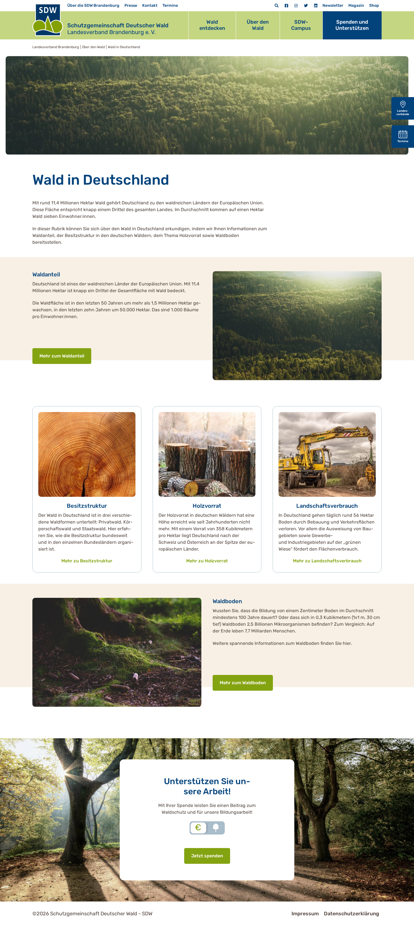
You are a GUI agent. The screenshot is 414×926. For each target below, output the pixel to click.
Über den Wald (258, 25)
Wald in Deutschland (124, 47)
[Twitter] (306, 5)
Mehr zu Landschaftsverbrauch (327, 560)
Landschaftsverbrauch (327, 505)
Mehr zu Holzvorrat (207, 560)
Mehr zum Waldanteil (61, 356)
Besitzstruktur (87, 505)
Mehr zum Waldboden (243, 682)
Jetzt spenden (207, 855)
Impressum (305, 914)
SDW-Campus (301, 25)
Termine (170, 5)
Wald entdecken (212, 25)
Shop (374, 5)
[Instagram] (296, 5)
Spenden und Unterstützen (352, 25)
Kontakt (149, 5)
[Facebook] (286, 5)
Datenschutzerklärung (351, 914)
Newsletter (332, 5)
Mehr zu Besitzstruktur (86, 560)
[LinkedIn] (316, 5)
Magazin (356, 5)
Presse (130, 5)
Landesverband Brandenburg (55, 47)
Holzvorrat (207, 505)
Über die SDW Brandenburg (93, 5)
